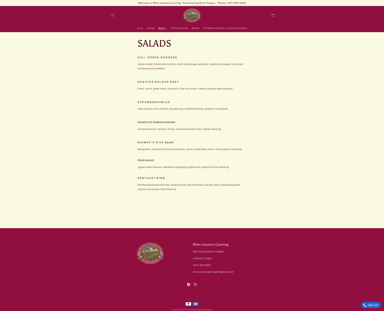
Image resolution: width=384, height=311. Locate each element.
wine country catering (187, 309)
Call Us (372, 305)
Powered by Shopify (203, 309)
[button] (113, 15)
